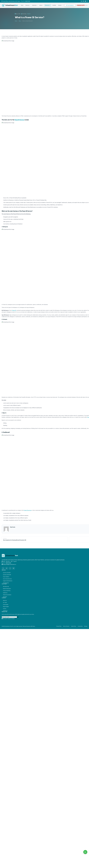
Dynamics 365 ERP (7, 572)
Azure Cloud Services (7, 578)
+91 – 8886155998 (26, 1)
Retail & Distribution (7, 588)
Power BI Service (19, 120)
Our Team (5, 602)
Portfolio (54, 5)
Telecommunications (7, 594)
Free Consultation (70, 5)
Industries (34, 5)
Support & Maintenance (7, 580)
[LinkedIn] (81, 1)
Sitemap (85, 626)
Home (22, 5)
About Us (5, 600)
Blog (20, 20)
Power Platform (6, 576)
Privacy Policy (58, 626)
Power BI (28, 13)
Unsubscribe (80, 626)
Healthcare (5, 592)
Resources (47, 5)
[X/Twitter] (83, 1)
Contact (59, 5)
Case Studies (5, 604)
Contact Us (5, 610)
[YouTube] (13, 568)
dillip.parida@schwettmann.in (9, 564)
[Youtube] (85, 1)
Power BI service (27, 510)
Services (27, 5)
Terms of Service (66, 626)
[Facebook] (10, 568)
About (40, 5)
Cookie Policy (73, 626)
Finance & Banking (6, 590)
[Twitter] (6, 568)
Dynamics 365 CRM (7, 574)
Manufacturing (6, 586)
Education (5, 596)
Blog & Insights (6, 606)
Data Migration (6, 582)
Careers (4, 608)
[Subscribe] (17, 617)
